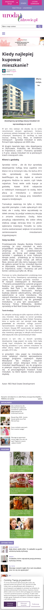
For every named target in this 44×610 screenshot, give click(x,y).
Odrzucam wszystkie (24, 604)
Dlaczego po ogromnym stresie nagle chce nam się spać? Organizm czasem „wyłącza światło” (19, 440)
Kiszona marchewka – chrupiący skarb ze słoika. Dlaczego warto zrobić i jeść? (20, 513)
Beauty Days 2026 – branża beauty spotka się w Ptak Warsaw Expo (19, 419)
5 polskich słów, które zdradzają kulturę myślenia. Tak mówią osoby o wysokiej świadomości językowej (20, 534)
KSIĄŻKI (23, 3)
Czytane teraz (7, 543)
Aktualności (6, 403)
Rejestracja (16, 8)
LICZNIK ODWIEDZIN (35, 3)
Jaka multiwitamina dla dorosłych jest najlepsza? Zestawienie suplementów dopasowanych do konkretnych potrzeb (19, 409)
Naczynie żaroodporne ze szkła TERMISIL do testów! (11, 398)
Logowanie (27, 8)
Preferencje (35, 604)
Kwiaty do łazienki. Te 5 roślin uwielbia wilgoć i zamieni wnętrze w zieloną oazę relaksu (20, 469)
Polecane (5, 449)
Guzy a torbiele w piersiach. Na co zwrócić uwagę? (19, 428)
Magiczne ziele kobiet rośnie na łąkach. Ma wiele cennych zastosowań (20, 491)
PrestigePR (13, 71)
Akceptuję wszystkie (10, 604)
